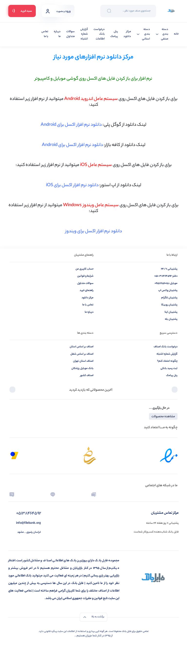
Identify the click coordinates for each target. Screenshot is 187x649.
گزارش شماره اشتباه (84, 34)
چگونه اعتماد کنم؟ (167, 361)
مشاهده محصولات (163, 416)
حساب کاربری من (84, 269)
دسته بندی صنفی (164, 34)
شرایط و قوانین (85, 276)
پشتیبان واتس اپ (168, 290)
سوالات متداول (70, 34)
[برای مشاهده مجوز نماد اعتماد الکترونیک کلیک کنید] (169, 455)
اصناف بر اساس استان (82, 347)
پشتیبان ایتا (171, 312)
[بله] (52, 494)
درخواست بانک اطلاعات (99, 34)
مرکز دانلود (127, 34)
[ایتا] (11, 494)
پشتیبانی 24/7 (169, 269)
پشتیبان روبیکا (169, 305)
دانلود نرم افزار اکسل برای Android (71, 125)
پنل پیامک (114, 34)
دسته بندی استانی (146, 34)
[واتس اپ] (134, 494)
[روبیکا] (93, 494)
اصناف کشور (87, 375)
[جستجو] (109, 11)
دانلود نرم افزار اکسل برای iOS (72, 185)
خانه (176, 34)
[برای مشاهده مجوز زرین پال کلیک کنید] (14, 455)
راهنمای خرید (87, 290)
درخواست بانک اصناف (166, 347)
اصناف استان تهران (83, 361)
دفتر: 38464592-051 (166, 276)
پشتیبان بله (171, 319)
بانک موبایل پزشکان (82, 368)
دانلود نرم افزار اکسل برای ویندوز (93, 231)
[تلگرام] (175, 494)
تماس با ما (44, 34)
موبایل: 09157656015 (166, 283)
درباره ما (57, 34)
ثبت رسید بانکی (169, 368)
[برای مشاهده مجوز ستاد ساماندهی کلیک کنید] (89, 455)
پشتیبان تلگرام (169, 298)
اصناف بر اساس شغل (82, 354)
